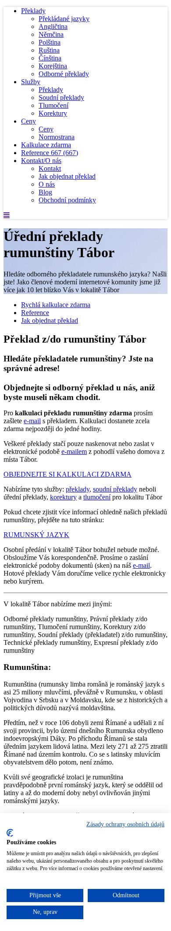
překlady (77, 489)
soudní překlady (115, 489)
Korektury (53, 113)
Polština (50, 42)
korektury (63, 497)
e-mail (32, 421)
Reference (49, 152)
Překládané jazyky (64, 18)
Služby (30, 81)
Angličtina (53, 26)
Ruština (49, 50)
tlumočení (96, 497)
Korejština (53, 66)
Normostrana (57, 137)
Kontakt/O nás (41, 160)
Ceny (28, 121)
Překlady (33, 10)
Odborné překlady (64, 74)
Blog (45, 192)
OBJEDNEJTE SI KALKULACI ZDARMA (68, 474)
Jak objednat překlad (67, 176)
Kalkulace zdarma (46, 145)
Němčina (51, 34)
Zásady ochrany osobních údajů (125, 824)
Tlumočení (53, 105)
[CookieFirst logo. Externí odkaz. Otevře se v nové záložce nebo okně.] (10, 833)
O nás (47, 184)
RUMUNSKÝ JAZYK (36, 534)
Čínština (50, 58)
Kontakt (50, 168)
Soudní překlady (61, 97)
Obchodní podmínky (67, 200)
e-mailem (74, 451)
